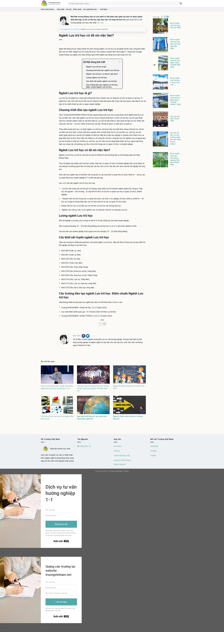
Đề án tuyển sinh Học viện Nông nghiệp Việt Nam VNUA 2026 (175, 159)
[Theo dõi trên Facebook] (83, 336)
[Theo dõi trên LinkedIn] (88, 336)
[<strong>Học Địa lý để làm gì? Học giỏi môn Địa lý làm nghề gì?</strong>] (93, 405)
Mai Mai (77, 336)
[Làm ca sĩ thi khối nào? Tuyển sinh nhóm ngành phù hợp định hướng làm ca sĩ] (57, 374)
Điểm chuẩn (77, 9)
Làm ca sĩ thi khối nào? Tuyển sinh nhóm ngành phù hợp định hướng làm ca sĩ (57, 387)
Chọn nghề (60, 9)
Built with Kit (61, 541)
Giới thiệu (103, 9)
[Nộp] (181, 3)
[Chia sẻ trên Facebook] (100, 324)
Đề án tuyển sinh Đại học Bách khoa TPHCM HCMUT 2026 (175, 100)
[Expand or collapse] (119, 62)
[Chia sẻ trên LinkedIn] (104, 324)
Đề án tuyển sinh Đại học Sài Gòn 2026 (175, 25)
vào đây (100, 23)
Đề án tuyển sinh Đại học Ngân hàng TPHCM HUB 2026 (175, 62)
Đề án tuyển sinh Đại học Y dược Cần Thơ (175, 81)
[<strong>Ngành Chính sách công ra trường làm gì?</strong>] (129, 405)
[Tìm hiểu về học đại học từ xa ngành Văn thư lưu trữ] (57, 405)
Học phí (69, 9)
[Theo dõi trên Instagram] (165, 17)
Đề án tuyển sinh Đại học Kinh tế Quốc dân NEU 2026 (175, 44)
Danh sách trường (47, 9)
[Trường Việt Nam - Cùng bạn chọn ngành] (52, 3)
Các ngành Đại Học (90, 9)
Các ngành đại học (67, 29)
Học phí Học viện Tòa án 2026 (175, 118)
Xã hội (77, 29)
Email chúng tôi (120, 464)
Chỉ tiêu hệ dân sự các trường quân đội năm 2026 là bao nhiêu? (175, 138)
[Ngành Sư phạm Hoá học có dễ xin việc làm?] (129, 374)
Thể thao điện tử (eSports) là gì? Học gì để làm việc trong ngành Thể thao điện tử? (93, 388)
